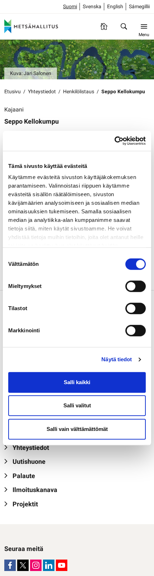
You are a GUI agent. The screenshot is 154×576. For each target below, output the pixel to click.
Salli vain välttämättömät (77, 429)
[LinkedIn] (48, 565)
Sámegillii (139, 6)
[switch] (135, 286)
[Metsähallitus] (31, 26)
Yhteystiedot (42, 91)
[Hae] (124, 26)
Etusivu (12, 91)
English (115, 6)
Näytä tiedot (116, 359)
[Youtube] (61, 565)
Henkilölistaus (78, 91)
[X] (23, 565)
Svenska (92, 6)
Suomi (70, 6)
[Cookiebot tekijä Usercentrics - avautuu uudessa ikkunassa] (114, 140)
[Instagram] (36, 565)
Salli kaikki (77, 382)
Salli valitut (77, 405)
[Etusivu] (104, 26)
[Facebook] (10, 565)
